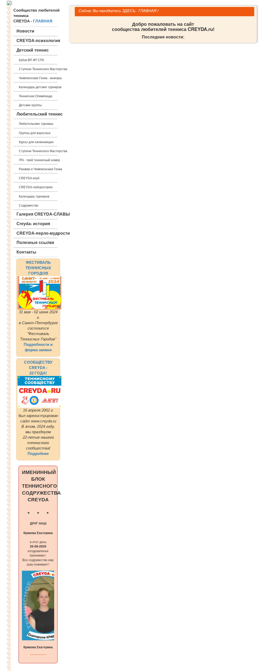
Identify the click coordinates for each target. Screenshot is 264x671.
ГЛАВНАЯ (42, 21)
